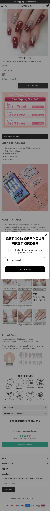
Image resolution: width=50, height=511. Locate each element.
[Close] (46, 235)
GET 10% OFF (25, 269)
